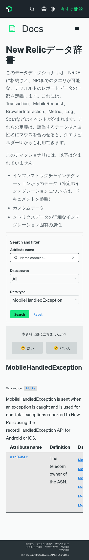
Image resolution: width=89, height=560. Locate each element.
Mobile (30, 388)
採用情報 (30, 544)
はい (27, 348)
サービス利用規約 (44, 544)
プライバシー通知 (34, 546)
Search (19, 314)
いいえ (62, 348)
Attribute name (22, 249)
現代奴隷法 (64, 549)
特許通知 (65, 546)
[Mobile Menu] (77, 28)
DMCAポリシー (62, 544)
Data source (19, 270)
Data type (17, 291)
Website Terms (51, 546)
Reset (38, 314)
